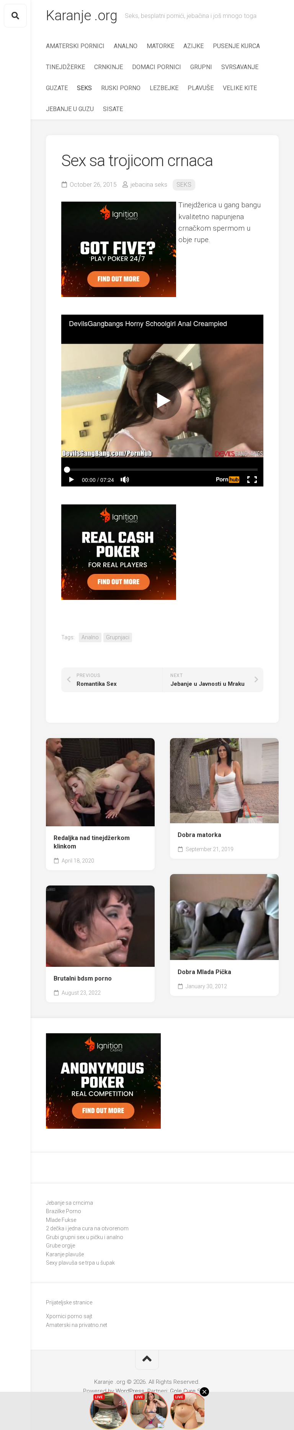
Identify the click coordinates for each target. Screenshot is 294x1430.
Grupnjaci (117, 637)
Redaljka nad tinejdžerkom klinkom (92, 842)
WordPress (130, 1391)
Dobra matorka (199, 835)
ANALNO (125, 46)
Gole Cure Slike (189, 1391)
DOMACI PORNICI (156, 67)
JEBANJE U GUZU (70, 109)
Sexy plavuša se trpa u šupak (80, 1263)
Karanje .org (81, 16)
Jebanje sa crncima (69, 1203)
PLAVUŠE (201, 88)
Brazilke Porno (63, 1211)
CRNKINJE (108, 67)
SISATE (113, 109)
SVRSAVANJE (239, 67)
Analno (90, 637)
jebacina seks (149, 184)
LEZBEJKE (164, 88)
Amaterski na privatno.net (76, 1325)
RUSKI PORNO (120, 88)
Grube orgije (60, 1246)
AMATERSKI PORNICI (75, 46)
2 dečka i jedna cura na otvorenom (87, 1228)
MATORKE (160, 46)
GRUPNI (201, 67)
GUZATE (57, 88)
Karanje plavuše (65, 1254)
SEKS (84, 88)
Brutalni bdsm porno (83, 978)
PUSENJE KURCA (236, 46)
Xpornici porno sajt (69, 1316)
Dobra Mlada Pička (204, 972)
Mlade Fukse (61, 1220)
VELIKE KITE (240, 88)
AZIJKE (193, 46)
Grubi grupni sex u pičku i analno (84, 1237)
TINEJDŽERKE (65, 67)
